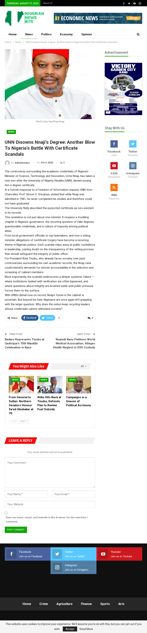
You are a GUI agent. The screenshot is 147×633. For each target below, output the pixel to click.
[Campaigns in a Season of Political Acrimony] (78, 384)
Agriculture (64, 604)
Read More (86, 629)
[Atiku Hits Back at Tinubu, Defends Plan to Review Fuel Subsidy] (49, 384)
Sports (105, 604)
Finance (86, 604)
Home (13, 34)
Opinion (86, 34)
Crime (43, 604)
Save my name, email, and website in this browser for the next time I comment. (47, 519)
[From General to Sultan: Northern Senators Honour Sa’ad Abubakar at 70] (21, 384)
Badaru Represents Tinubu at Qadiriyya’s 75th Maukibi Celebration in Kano (24, 343)
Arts (121, 604)
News (29, 34)
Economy (66, 34)
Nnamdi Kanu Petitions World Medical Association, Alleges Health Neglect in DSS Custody (74, 343)
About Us (47, 3)
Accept (70, 629)
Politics (46, 34)
